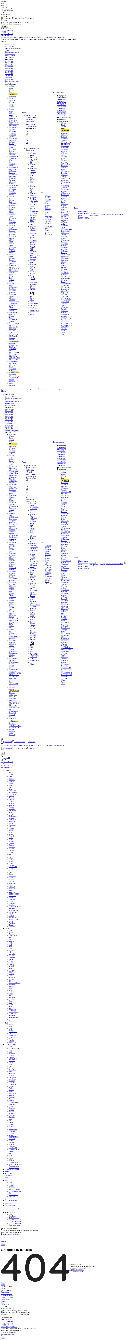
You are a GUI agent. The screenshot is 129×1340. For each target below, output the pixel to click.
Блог (2, 1303)
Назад (11, 772)
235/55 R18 (9, 79)
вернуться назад (77, 1271)
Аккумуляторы (6, 1290)
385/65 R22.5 (61, 116)
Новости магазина (23, 1312)
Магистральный (14, 1189)
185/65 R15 (9, 65)
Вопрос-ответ (5, 1299)
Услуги (11, 1160)
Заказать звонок (6, 767)
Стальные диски (31, 126)
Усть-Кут (12, 1196)
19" (27, 141)
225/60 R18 (9, 75)
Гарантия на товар (7, 1297)
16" (27, 135)
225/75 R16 (61, 101)
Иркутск (12, 1187)
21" (27, 144)
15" (27, 134)
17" (27, 137)
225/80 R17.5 (61, 103)
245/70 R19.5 (61, 108)
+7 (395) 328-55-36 (7, 30)
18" (27, 139)
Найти (3, 1338)
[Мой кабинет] (2, 739)
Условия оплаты (6, 1294)
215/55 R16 (9, 72)
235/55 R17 (9, 77)
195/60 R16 (9, 66)
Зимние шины (10, 54)
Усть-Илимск (13, 1195)
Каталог (3, 1283)
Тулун (11, 1193)
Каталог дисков (31, 117)
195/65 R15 (9, 68)
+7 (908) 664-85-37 (7, 32)
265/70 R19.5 (61, 110)
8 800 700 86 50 (6, 28)
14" (27, 132)
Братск (11, 1186)
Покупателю (5, 1292)
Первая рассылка (9, 1312)
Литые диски (30, 125)
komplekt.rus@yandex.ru (11, 1234)
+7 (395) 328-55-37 (7, 34)
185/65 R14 (9, 63)
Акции (3, 1301)
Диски (11, 932)
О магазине (5, 1305)
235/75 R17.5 (61, 106)
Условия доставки (7, 1295)
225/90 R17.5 (61, 105)
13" (27, 130)
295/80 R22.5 (61, 112)
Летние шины (10, 56)
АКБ (10, 1026)
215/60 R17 (9, 74)
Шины (11, 774)
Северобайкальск (15, 1191)
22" (27, 146)
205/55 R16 (9, 70)
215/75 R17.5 (61, 99)
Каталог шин (9, 46)
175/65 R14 (9, 61)
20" (27, 143)
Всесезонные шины (12, 52)
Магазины (4, 1306)
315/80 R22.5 (61, 114)
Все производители (12, 81)
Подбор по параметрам (13, 48)
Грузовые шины (14, 1048)
